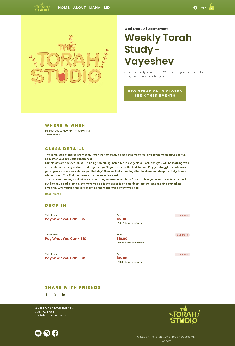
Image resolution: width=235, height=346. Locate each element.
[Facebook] (55, 333)
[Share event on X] (55, 294)
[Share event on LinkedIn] (63, 294)
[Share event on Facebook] (46, 294)
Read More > (53, 193)
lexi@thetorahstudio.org (51, 315)
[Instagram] (46, 333)
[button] (79, 7)
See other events (155, 95)
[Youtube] (38, 333)
